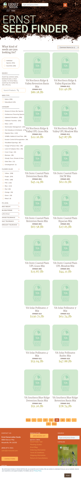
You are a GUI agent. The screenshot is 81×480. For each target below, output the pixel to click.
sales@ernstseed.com (9, 451)
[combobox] (35, 4)
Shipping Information (37, 455)
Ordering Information (37, 450)
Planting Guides (36, 444)
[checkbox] (11, 61)
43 (49, 423)
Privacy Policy (37, 471)
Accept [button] (68, 475)
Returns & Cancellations (39, 458)
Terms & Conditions (37, 453)
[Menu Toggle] (65, 5)
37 (46, 419)
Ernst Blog (34, 447)
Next (54, 424)
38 (52, 419)
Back (28, 420)
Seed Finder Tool (36, 442)
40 (63, 419)
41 (69, 419)
